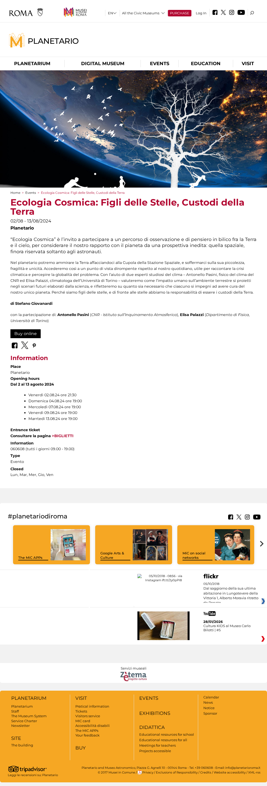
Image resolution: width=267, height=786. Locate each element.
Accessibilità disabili (92, 725)
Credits (205, 772)
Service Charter (24, 721)
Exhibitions (154, 713)
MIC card (82, 721)
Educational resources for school (166, 734)
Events (159, 63)
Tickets (81, 711)
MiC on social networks (194, 555)
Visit (248, 63)
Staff (15, 711)
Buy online (25, 333)
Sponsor (210, 713)
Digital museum (102, 63)
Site (16, 738)
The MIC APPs (86, 730)
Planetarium (32, 63)
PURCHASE (179, 13)
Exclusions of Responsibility (177, 772)
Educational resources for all (163, 740)
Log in (201, 13)
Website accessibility (230, 772)
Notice (209, 708)
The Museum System (29, 716)
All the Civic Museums (140, 13)
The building (22, 745)
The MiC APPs (30, 557)
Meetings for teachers (157, 745)
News (208, 702)
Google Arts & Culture (112, 555)
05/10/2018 (230, 593)
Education (206, 63)
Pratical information (92, 706)
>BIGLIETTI (62, 436)
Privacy (147, 772)
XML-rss (254, 772)
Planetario (53, 41)
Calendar (211, 697)
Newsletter (20, 725)
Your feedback (87, 735)
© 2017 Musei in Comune (116, 772)
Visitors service (87, 716)
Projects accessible (155, 751)
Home (15, 193)
